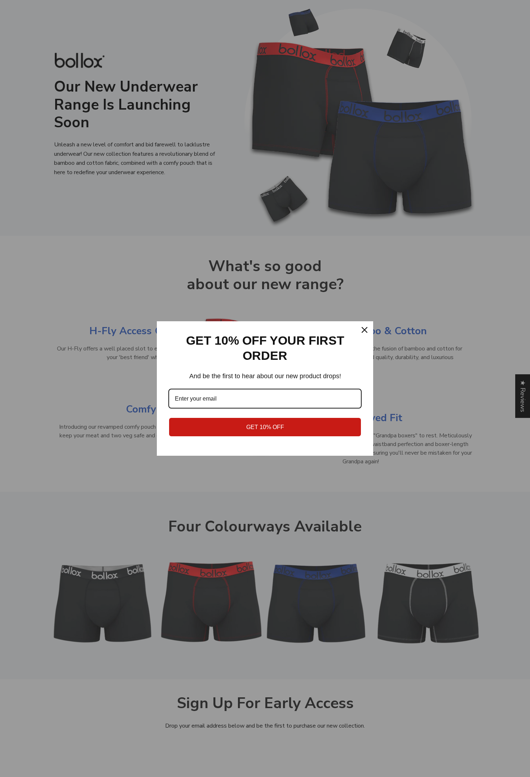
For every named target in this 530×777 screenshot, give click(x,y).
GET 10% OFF (265, 427)
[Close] (364, 330)
